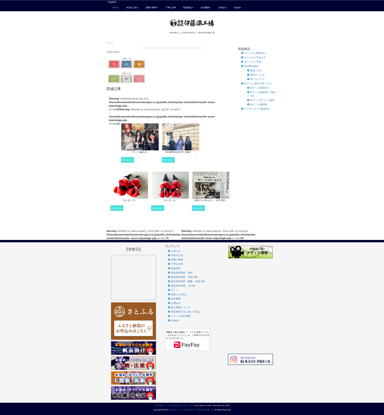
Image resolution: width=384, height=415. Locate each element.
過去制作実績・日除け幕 (184, 276)
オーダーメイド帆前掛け (257, 108)
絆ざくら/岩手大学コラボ (258, 83)
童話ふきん (256, 70)
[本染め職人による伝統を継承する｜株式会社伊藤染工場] (192, 23)
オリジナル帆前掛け (255, 53)
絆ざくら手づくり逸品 (262, 100)
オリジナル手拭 (252, 61)
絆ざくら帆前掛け (259, 87)
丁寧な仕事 (177, 263)
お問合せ (176, 302)
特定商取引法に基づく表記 (185, 311)
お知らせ (176, 250)
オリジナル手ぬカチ (255, 57)
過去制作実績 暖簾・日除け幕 (188, 281)
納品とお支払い (179, 294)
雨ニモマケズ (257, 79)
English (112, 1)
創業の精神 (177, 259)
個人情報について (180, 307)
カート (174, 289)
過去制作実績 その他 (183, 285)
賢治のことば (257, 74)
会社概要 (176, 298)
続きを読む (127, 160)
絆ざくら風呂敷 (258, 104)
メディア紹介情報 (180, 316)
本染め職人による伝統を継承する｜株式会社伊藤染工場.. (191, 410)
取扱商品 (176, 268)
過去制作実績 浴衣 (182, 272)
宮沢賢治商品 (251, 66)
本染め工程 (177, 255)
